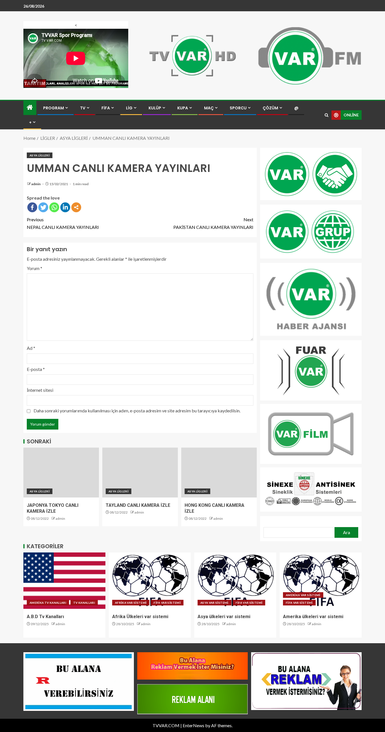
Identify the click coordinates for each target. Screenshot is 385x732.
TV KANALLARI (84, 602)
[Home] (30, 107)
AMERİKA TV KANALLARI (48, 602)
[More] (76, 207)
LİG (129, 108)
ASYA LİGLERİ (40, 155)
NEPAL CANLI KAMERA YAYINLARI (63, 223)
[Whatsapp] (54, 207)
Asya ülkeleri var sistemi (224, 616)
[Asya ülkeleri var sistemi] (235, 580)
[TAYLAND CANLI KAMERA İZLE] (140, 472)
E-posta (36, 369)
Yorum (34, 268)
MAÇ (209, 108)
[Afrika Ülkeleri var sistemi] (150, 580)
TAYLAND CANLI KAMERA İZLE (138, 505)
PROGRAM (53, 108)
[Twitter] (43, 207)
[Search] (326, 115)
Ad (31, 348)
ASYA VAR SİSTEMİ (214, 602)
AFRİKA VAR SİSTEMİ (131, 602)
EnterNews (193, 725)
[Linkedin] (65, 207)
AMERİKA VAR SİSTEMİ (303, 595)
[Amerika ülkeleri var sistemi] (321, 580)
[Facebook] (32, 207)
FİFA (105, 108)
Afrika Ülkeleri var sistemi (140, 616)
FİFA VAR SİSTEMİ (167, 602)
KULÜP (155, 108)
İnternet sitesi (40, 390)
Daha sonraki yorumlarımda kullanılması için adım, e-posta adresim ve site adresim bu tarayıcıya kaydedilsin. (137, 410)
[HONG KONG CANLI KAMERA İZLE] (219, 472)
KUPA (182, 108)
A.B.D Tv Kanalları (45, 616)
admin (36, 184)
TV (82, 108)
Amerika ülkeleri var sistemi (313, 616)
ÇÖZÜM (270, 108)
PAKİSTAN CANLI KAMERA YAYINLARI (213, 223)
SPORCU (238, 108)
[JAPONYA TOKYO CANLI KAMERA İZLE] (61, 472)
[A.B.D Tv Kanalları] (64, 580)
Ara (346, 532)
